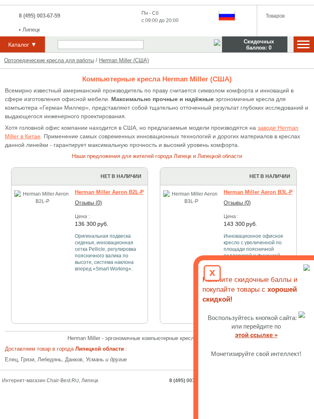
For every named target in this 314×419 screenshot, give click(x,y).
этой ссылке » (256, 334)
